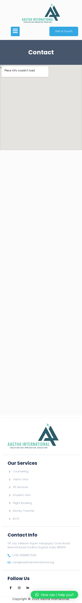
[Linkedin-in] (28, 588)
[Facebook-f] (10, 588)
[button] (54, 594)
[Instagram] (19, 588)
